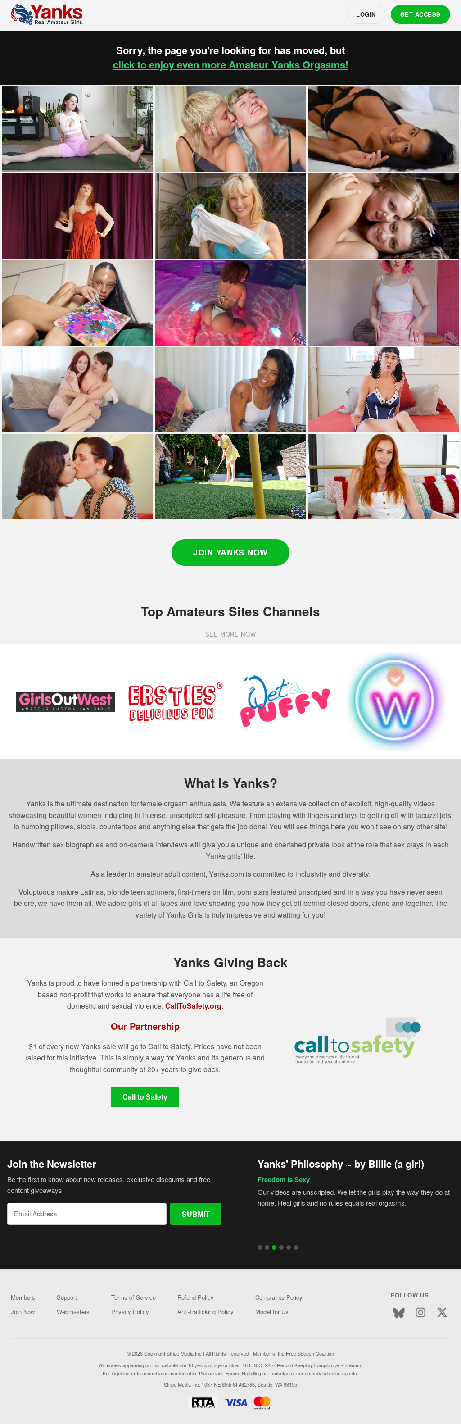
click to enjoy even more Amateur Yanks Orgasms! (230, 65)
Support (67, 1297)
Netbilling (251, 1373)
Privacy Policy (130, 1311)
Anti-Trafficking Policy (205, 1311)
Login (366, 14)
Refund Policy (195, 1297)
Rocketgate (281, 1373)
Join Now (23, 1311)
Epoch (232, 1373)
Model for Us (272, 1311)
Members (23, 1297)
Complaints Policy (279, 1297)
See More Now (230, 634)
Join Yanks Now (230, 552)
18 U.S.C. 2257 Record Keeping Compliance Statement (302, 1365)
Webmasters (73, 1311)
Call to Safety (144, 1097)
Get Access (420, 14)
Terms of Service (133, 1297)
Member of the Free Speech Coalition (293, 1353)
